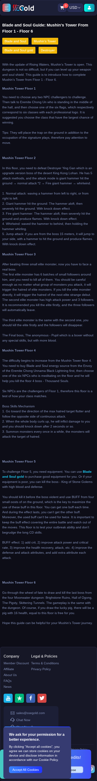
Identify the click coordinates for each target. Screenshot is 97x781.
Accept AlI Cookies (25, 770)
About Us (10, 675)
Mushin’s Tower (45, 41)
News (8, 686)
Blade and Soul (15, 41)
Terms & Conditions (45, 663)
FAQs (8, 681)
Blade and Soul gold (19, 50)
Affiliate (9, 669)
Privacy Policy (41, 669)
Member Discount (16, 663)
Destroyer (48, 50)
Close (72, 770)
